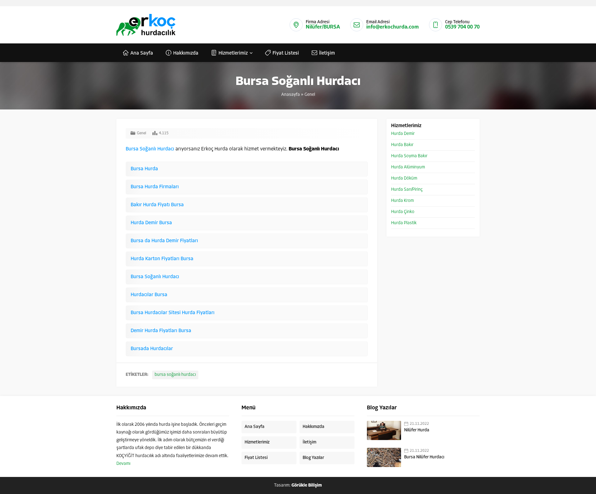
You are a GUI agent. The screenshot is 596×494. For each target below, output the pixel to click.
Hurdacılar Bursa (149, 294)
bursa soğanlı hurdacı (175, 374)
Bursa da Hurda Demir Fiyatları (164, 240)
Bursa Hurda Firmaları (155, 187)
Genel (310, 94)
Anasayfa (290, 94)
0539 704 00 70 (462, 27)
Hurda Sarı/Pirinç (407, 189)
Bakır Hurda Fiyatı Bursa (157, 204)
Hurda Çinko (402, 212)
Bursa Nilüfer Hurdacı (424, 457)
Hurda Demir (403, 133)
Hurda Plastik (404, 223)
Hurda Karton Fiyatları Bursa (162, 258)
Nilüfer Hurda (416, 430)
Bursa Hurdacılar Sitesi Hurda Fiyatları (172, 312)
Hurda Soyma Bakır (409, 156)
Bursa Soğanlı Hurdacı (150, 149)
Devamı (123, 463)
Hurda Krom (402, 200)
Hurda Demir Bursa (151, 222)
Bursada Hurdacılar (152, 348)
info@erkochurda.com (392, 27)
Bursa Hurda (144, 169)
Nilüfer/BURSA (323, 27)
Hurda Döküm (404, 178)
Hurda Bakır (402, 145)
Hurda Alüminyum (408, 167)
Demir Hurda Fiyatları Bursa (161, 330)
